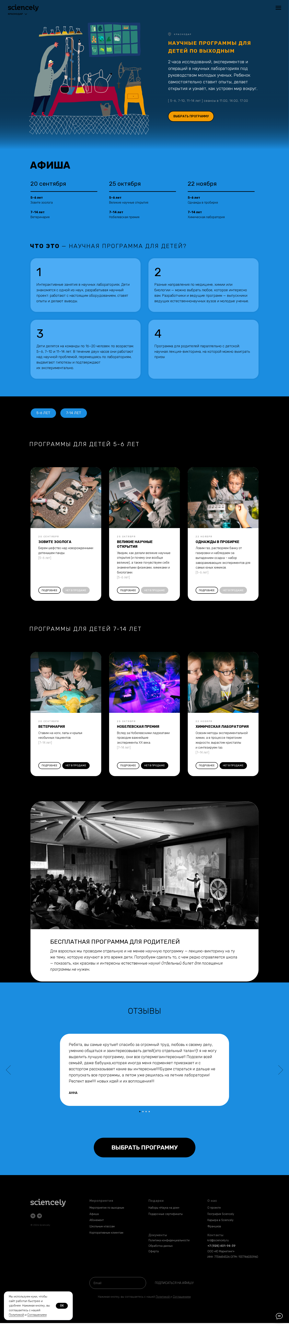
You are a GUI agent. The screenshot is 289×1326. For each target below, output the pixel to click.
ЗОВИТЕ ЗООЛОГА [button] (54, 542)
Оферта (153, 1251)
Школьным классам (102, 1226)
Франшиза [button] (214, 1226)
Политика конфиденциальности (169, 1240)
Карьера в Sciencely (220, 1220)
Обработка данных (160, 1246)
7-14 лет (73, 413)
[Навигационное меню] (278, 8)
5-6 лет (43, 413)
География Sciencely (220, 1214)
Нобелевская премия (124, 217)
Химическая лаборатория (206, 217)
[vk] (32, 1215)
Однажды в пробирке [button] (203, 202)
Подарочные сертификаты (165, 1214)
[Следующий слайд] (280, 1070)
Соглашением (37, 1315)
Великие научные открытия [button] (128, 202)
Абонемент (96, 1220)
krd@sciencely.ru (218, 1240)
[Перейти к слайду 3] (146, 1111)
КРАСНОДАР (182, 34)
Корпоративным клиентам (106, 1232)
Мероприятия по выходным (106, 1207)
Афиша (94, 1214)
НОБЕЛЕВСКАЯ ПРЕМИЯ (138, 726)
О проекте (214, 1207)
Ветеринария (40, 217)
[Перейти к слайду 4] (149, 1111)
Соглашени (180, 1296)
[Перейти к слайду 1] (139, 1111)
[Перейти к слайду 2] (143, 1111)
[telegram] (39, 1215)
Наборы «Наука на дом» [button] (163, 1207)
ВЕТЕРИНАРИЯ (51, 726)
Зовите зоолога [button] (41, 202)
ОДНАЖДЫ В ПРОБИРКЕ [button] (217, 542)
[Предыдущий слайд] (8, 1070)
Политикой (163, 1296)
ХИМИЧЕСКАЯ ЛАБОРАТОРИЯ (222, 726)
